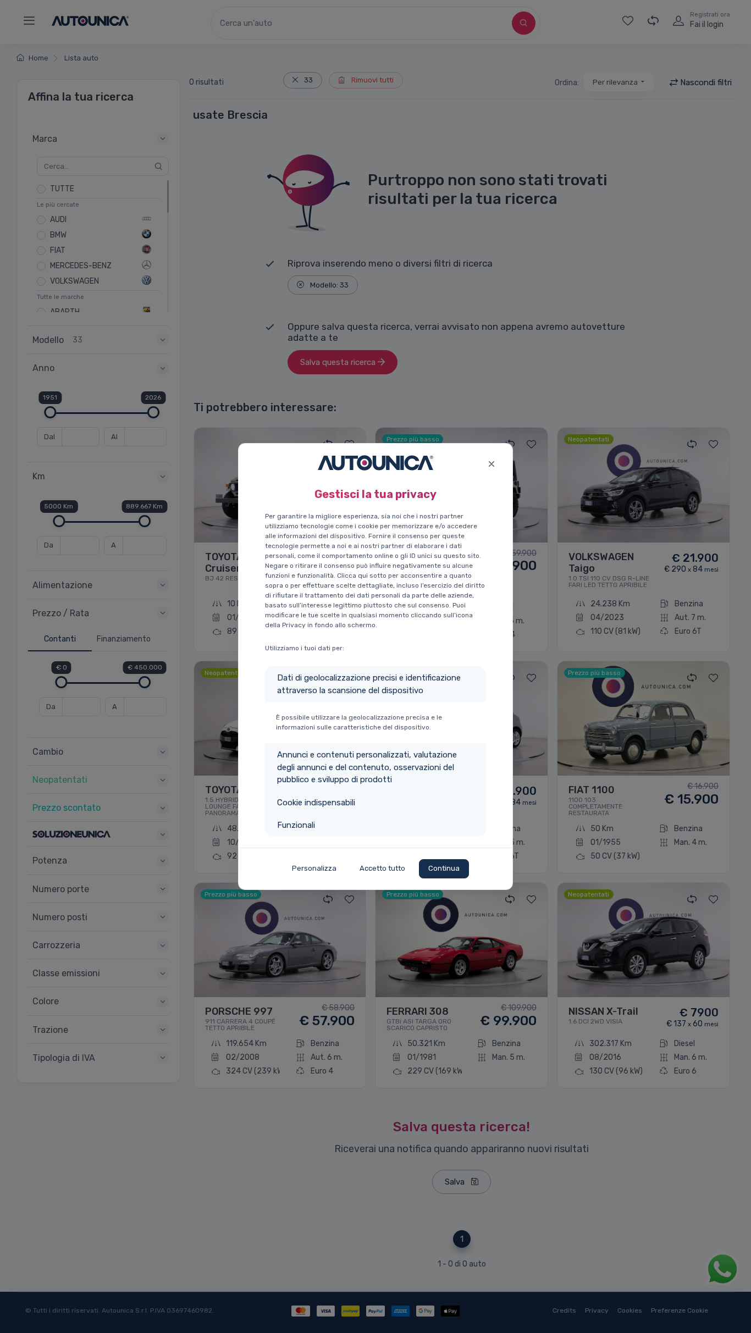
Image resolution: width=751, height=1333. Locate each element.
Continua (444, 868)
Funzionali (296, 825)
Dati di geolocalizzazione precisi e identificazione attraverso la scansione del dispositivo (369, 684)
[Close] (491, 462)
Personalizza (314, 868)
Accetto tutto (382, 868)
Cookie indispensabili (316, 802)
